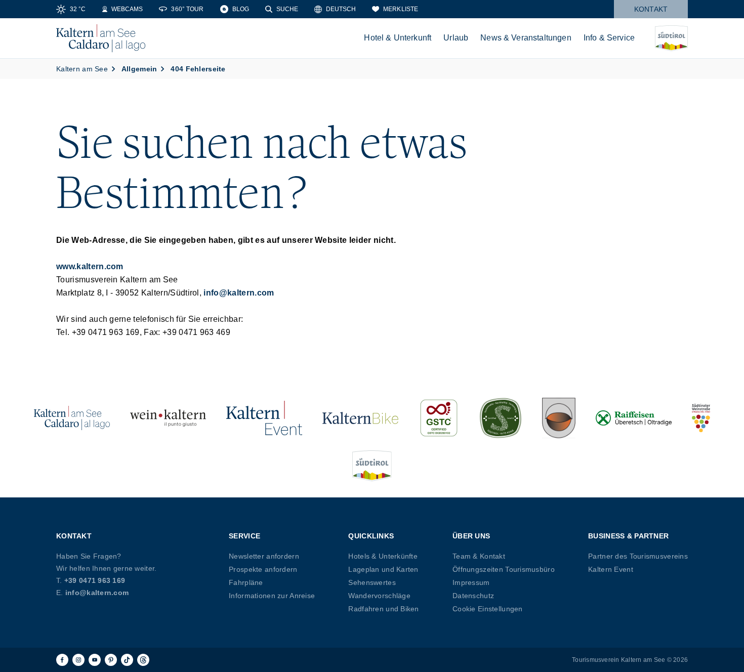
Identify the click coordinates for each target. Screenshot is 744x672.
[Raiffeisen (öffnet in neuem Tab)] (634, 418)
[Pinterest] (111, 660)
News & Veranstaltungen (525, 37)
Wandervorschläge (379, 596)
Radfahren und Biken (383, 609)
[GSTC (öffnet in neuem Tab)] (439, 418)
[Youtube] (95, 660)
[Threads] (143, 660)
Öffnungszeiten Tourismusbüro (503, 569)
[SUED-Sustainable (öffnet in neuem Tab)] (500, 418)
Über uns (471, 536)
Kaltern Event (610, 569)
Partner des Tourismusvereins (638, 556)
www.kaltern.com (89, 266)
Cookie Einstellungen (487, 609)
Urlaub (455, 37)
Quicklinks (371, 536)
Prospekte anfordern (263, 569)
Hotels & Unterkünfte (383, 556)
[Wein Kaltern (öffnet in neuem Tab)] (168, 418)
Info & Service (609, 37)
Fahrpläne (246, 582)
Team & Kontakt (478, 556)
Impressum (471, 582)
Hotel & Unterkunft (397, 37)
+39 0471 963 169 (94, 580)
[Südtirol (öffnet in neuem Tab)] (372, 465)
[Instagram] (78, 660)
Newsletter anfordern (264, 556)
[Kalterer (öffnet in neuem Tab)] (558, 418)
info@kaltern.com (238, 292)
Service (244, 536)
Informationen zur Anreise (272, 596)
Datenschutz (473, 596)
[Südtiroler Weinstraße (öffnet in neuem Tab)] (701, 418)
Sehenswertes (371, 582)
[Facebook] (62, 660)
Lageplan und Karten (383, 569)
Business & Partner (628, 536)
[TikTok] (127, 660)
